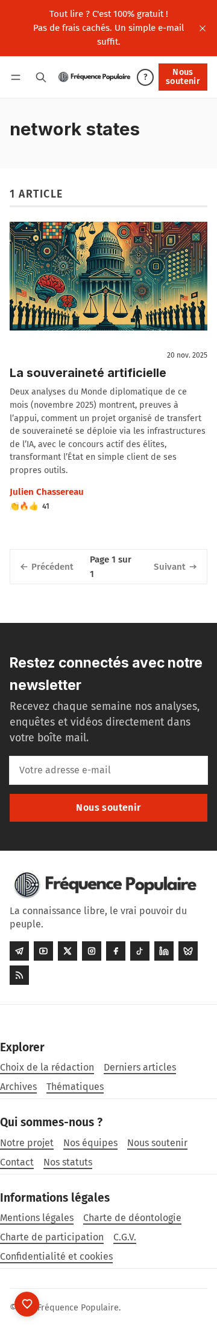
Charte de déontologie (132, 1217)
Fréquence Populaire (78, 1308)
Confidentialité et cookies (56, 1256)
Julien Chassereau (47, 491)
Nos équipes (90, 1143)
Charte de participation (52, 1237)
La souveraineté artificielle (88, 373)
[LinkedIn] (164, 951)
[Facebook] (115, 951)
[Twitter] (67, 951)
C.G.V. (124, 1237)
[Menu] (18, 77)
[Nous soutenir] (26, 1304)
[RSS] (19, 975)
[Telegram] (19, 951)
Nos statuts (67, 1162)
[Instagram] (91, 951)
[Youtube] (43, 951)
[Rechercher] (41, 77)
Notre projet (27, 1143)
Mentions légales (37, 1217)
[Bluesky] (188, 951)
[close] (202, 28)
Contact (17, 1162)
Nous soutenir (183, 76)
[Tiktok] (139, 951)
